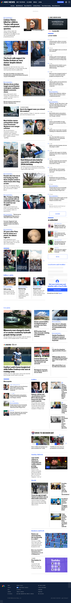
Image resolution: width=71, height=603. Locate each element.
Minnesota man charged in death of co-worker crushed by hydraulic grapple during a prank (17, 332)
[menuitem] (21, 2)
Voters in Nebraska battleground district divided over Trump (39, 447)
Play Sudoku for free (36, 561)
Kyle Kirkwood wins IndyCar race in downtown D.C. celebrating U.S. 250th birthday (57, 66)
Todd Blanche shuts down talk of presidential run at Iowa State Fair (58, 447)
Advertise (40, 591)
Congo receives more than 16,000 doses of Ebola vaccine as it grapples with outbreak (64, 520)
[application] (16, 48)
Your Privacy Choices (23, 587)
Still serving (7, 289)
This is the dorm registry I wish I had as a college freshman (60, 251)
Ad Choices (10, 593)
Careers (9, 591)
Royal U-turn (37, 289)
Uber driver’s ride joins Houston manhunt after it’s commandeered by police (59, 326)
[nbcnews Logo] (3, 586)
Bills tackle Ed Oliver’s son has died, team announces (59, 365)
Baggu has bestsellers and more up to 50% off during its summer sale (60, 226)
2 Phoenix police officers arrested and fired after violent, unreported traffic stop (57, 43)
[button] (40, 2)
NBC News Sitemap (41, 585)
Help (8, 589)
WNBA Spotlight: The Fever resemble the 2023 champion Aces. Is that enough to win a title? (59, 359)
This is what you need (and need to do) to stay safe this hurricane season (60, 234)
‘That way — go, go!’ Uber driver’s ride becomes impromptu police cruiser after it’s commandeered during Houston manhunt (58, 105)
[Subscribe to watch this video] (56, 463)
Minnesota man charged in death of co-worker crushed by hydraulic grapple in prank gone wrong (58, 75)
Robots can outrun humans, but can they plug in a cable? (58, 146)
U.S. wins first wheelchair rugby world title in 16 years (59, 350)
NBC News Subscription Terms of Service (25, 593)
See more (57, 213)
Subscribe (40, 589)
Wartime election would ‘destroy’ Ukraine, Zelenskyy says (12, 102)
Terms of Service (20, 591)
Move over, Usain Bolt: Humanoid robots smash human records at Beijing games (37, 552)
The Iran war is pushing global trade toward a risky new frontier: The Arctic (12, 216)
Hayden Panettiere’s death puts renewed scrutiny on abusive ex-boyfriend (59, 337)
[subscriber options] (66, 2)
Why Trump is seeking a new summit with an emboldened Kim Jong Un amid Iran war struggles (11, 201)
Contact (9, 587)
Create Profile (57, 289)
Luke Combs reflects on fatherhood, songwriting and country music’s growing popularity (36, 463)
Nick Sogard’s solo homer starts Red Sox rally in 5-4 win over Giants (41, 371)
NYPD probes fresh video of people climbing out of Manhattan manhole (58, 130)
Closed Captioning (42, 587)
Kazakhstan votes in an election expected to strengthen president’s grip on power (58, 179)
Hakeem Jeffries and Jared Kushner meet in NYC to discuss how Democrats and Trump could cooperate (58, 84)
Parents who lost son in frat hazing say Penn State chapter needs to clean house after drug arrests (12, 180)
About (9, 585)
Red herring (22, 289)
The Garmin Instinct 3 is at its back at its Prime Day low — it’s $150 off (60, 243)
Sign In (60, 293)
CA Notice (19, 589)
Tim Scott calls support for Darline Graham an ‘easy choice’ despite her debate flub (58, 154)
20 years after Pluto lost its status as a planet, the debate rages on (11, 234)
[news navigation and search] (69, 2)
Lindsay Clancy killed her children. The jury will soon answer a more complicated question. (57, 95)
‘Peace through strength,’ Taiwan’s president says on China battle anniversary (39, 496)
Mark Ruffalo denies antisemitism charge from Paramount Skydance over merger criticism (12, 124)
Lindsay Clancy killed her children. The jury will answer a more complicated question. (12, 24)
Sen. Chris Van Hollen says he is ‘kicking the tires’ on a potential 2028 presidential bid (57, 138)
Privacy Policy (20, 585)
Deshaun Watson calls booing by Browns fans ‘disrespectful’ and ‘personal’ (57, 170)
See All (57, 256)
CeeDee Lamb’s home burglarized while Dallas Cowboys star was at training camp (17, 369)
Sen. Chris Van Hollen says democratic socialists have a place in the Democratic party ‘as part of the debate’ (16, 75)
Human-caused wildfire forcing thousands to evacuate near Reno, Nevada (57, 123)
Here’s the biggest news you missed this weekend (32, 110)
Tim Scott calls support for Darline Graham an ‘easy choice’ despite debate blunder (14, 61)
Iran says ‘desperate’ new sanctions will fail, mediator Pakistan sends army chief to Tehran (11, 223)
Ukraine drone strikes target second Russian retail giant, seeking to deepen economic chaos (11, 88)
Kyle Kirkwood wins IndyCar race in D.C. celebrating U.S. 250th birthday (32, 161)
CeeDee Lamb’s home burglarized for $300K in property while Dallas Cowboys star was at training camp (57, 58)
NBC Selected (41, 593)
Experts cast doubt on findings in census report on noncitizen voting (64, 408)
